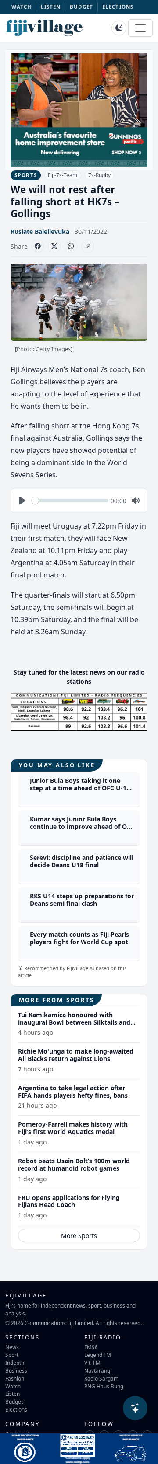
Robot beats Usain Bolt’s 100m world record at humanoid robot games (74, 1164)
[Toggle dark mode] (118, 28)
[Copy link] (87, 246)
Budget (14, 1401)
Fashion (14, 1378)
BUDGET (81, 6)
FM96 (91, 1346)
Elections (16, 1409)
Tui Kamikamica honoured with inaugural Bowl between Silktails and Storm (74, 1022)
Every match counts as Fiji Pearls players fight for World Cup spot (79, 938)
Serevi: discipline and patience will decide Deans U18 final (81, 861)
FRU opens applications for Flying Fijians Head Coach (69, 1201)
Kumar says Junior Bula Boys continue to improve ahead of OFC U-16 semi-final (82, 826)
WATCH (21, 6)
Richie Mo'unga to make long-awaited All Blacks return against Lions (75, 1055)
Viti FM (92, 1362)
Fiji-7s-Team (62, 175)
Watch (13, 1386)
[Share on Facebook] (37, 246)
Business (16, 1370)
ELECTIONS (117, 6)
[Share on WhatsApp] (71, 246)
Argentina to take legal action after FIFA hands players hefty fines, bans (73, 1091)
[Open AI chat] (135, 1408)
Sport (11, 1354)
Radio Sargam (101, 1378)
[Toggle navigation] (140, 28)
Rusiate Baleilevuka (40, 231)
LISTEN (51, 6)
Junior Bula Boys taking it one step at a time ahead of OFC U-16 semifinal (80, 788)
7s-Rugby (99, 175)
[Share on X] (54, 246)
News (12, 1346)
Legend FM (97, 1354)
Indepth (14, 1362)
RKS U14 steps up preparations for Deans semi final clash (82, 900)
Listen (12, 1393)
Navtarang (97, 1370)
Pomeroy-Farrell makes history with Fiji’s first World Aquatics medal (73, 1128)
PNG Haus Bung (103, 1386)
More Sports (79, 1235)
